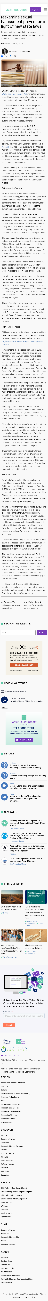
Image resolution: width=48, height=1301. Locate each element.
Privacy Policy (6, 1283)
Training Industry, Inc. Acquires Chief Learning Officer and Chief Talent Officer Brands (27, 823)
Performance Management (11, 1104)
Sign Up (35, 9)
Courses (4, 1150)
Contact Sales (6, 1261)
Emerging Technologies (10, 1097)
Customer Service (7, 1268)
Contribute (5, 1143)
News (3, 1101)
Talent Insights (6, 1122)
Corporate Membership (10, 1237)
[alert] (24, 691)
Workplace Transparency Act (14, 94)
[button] (45, 9)
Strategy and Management (11, 1111)
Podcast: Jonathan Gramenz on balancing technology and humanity (25, 766)
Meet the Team (6, 1272)
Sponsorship (6, 1217)
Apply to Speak (6, 1213)
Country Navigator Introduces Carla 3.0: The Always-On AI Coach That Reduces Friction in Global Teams (27, 835)
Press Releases (7, 1161)
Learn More (30, 1072)
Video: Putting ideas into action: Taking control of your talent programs (27, 787)
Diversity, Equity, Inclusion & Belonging (15, 1093)
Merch (3, 1241)
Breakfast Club (6, 1202)
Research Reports (8, 1244)
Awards (4, 1135)
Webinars (4, 1206)
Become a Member (8, 1139)
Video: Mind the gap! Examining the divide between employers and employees (25, 798)
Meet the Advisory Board (10, 1275)
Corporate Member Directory (12, 1146)
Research (4, 1168)
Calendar (4, 1210)
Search (42, 632)
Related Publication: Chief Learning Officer (17, 1279)
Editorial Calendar (8, 1153)
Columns (4, 1086)
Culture (4, 1090)
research (5, 147)
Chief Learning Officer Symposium (14, 1199)
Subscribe (5, 1175)
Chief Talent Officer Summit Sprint (14, 1188)
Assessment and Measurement (13, 1083)
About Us (4, 1257)
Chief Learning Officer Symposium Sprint (16, 1192)
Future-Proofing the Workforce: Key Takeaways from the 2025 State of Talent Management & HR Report (35, 912)
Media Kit (4, 1157)
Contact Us (5, 1265)
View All (5, 708)
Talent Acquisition (8, 1119)
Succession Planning (9, 1115)
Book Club (5, 1234)
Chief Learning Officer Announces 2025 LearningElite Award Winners (27, 859)
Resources (5, 1171)
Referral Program (7, 1164)
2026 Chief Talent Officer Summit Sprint (26, 701)
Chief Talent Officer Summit (11, 1195)
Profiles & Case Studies (10, 1108)
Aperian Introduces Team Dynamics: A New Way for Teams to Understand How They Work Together (27, 848)
